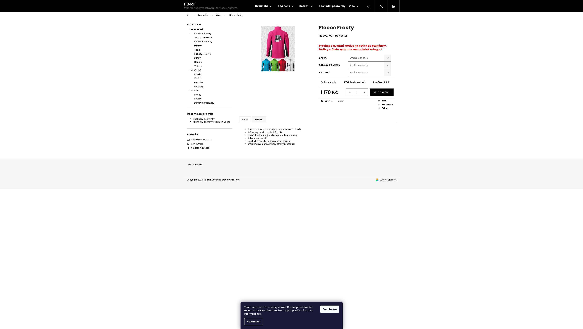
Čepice (198, 62)
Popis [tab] (245, 119)
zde (259, 314)
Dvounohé (197, 29)
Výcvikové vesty (202, 33)
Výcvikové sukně (203, 37)
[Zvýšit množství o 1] (364, 92)
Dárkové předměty (204, 102)
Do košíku (383, 92)
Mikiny (198, 45)
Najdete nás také (200, 147)
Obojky (197, 74)
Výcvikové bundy (203, 41)
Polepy (197, 94)
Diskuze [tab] (259, 119)
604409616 (197, 143)
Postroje (198, 82)
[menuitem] (263, 6)
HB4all (386, 82)
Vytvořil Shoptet (388, 179)
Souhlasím (330, 309)
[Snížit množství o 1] (349, 92)
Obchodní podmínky (204, 118)
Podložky (198, 86)
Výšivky (198, 66)
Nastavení (253, 321)
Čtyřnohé (196, 70)
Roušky (197, 98)
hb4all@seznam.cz (201, 139)
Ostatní (195, 90)
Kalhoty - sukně (202, 53)
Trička (197, 49)
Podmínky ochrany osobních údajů (211, 121)
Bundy (197, 57)
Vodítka (198, 78)
